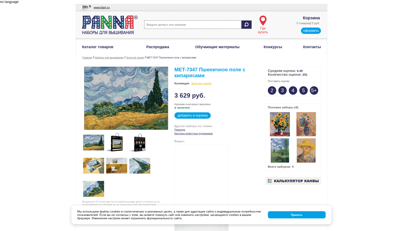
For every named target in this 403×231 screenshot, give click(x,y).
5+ (314, 90)
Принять (296, 214)
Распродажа (157, 47)
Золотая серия (135, 57)
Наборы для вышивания (109, 57)
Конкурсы (273, 47)
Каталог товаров (97, 47)
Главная (87, 57)
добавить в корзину (193, 115)
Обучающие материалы (217, 47)
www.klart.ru (102, 7)
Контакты (312, 47)
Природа (179, 129)
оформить (311, 30)
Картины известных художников (193, 133)
